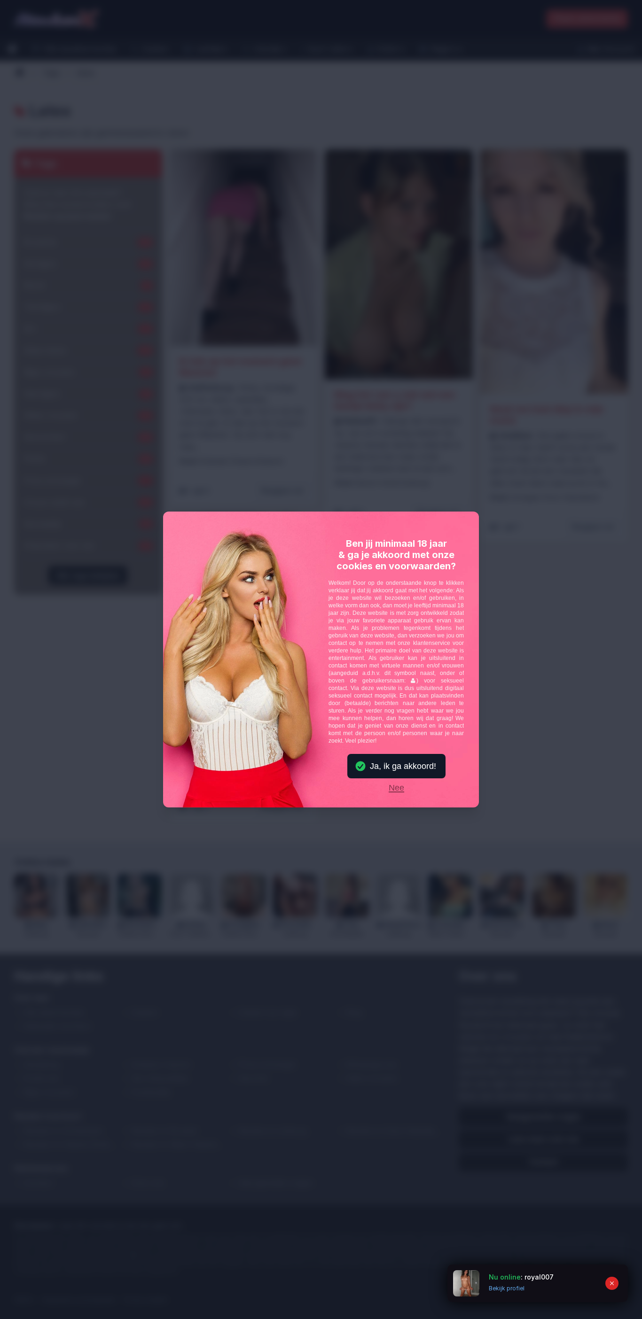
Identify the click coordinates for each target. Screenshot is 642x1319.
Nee (396, 788)
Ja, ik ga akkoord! (403, 766)
